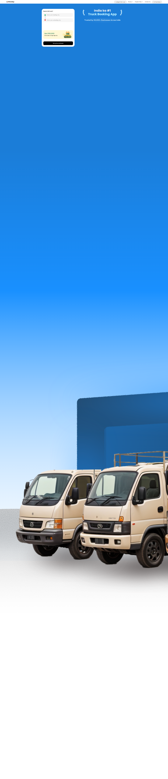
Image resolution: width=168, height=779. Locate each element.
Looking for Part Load (120, 2)
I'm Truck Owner (157, 2)
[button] (147, 2)
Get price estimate (58, 43)
